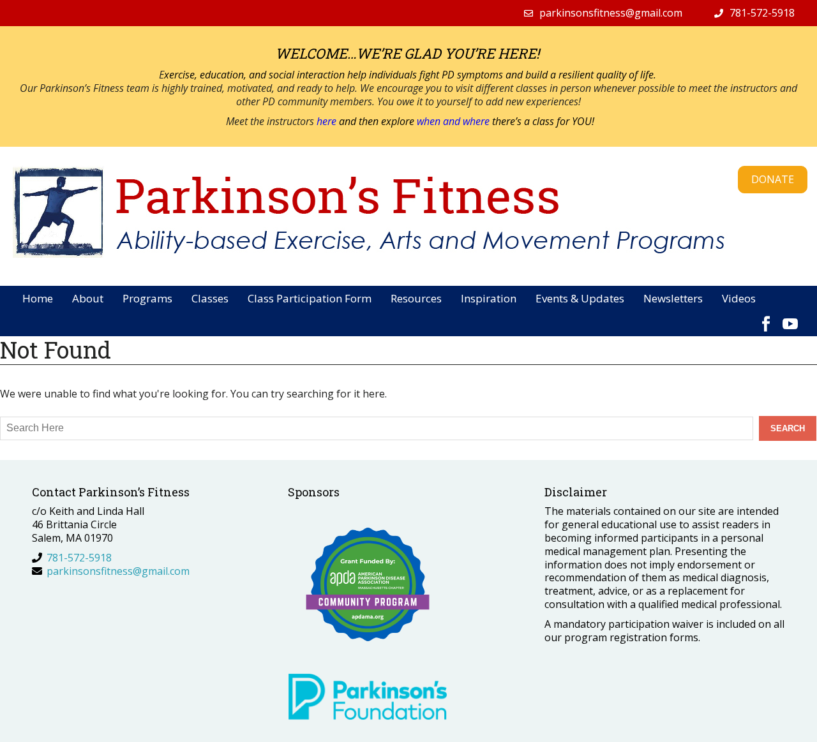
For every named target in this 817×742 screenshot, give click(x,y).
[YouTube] (790, 318)
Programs (147, 298)
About (87, 298)
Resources (416, 298)
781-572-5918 (762, 13)
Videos (739, 298)
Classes (210, 298)
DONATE (772, 179)
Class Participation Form (309, 298)
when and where (453, 121)
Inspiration (488, 298)
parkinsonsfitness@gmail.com (610, 13)
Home (37, 298)
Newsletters (673, 298)
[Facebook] (766, 318)
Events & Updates (580, 298)
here (328, 121)
